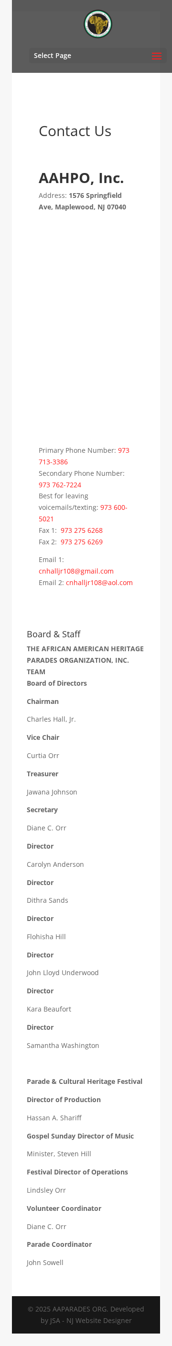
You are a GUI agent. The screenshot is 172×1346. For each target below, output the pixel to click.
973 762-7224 (60, 484)
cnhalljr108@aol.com (99, 582)
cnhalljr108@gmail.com (76, 570)
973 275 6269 (82, 541)
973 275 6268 (82, 530)
